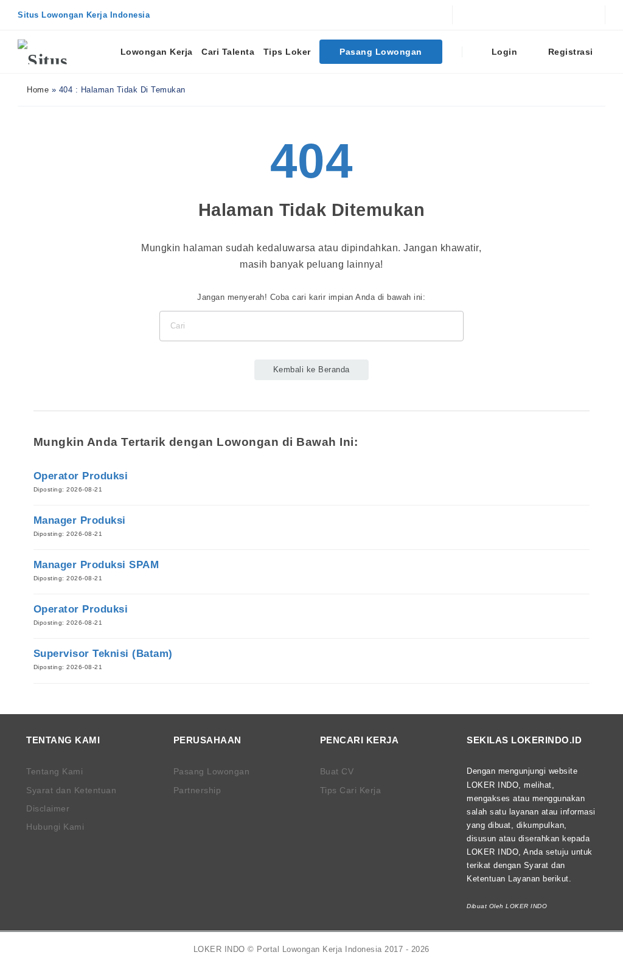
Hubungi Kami (55, 827)
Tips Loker (287, 52)
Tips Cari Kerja (350, 790)
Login (503, 52)
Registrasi (569, 52)
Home (36, 89)
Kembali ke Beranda (311, 369)
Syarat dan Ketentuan (71, 790)
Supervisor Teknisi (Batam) (103, 653)
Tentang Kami (54, 771)
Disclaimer (47, 808)
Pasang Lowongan (380, 52)
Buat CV (337, 771)
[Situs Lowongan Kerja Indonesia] (63, 51)
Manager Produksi (79, 520)
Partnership (197, 790)
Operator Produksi (80, 476)
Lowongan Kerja (156, 52)
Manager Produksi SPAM (96, 565)
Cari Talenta (227, 52)
